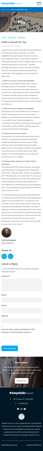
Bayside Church (12, 445)
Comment (6, 276)
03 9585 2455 (23, 403)
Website (5, 316)
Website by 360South (34, 445)
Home (4, 9)
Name (4, 295)
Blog (8, 9)
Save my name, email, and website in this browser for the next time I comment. (18, 330)
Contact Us (21, 381)
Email (4, 305)
